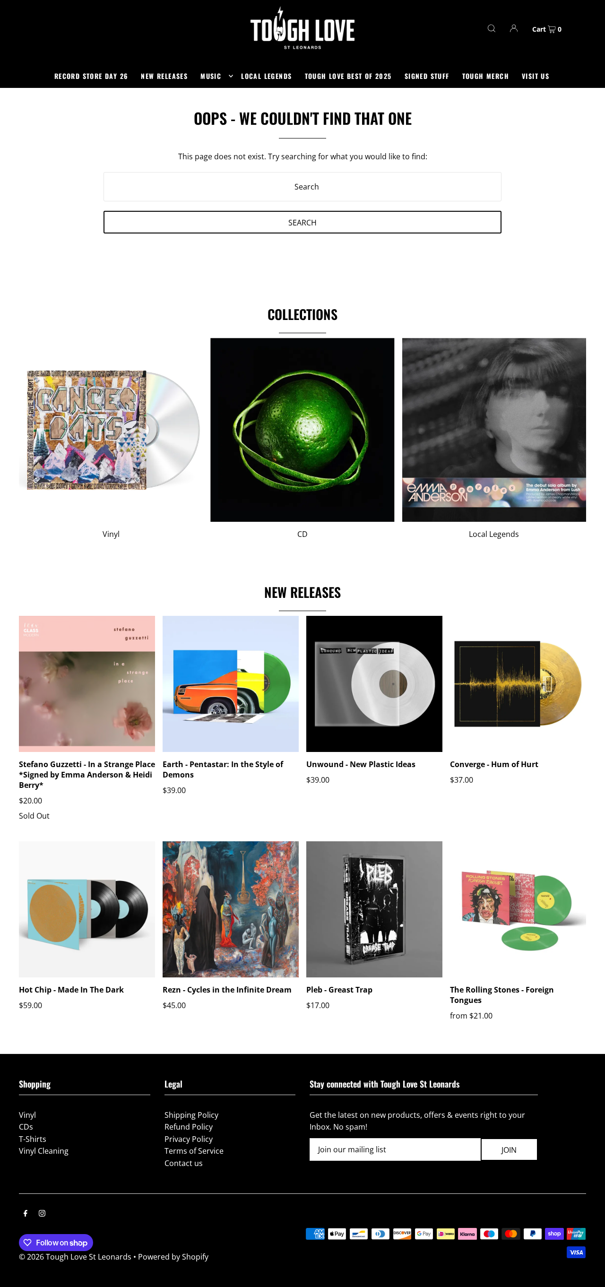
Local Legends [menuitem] (266, 76)
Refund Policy (188, 1127)
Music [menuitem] (210, 76)
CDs (26, 1127)
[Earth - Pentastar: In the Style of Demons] (231, 684)
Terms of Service (194, 1151)
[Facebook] (25, 1214)
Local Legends (494, 534)
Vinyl (111, 534)
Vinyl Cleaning (44, 1151)
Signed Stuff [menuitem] (427, 76)
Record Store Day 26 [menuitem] (91, 76)
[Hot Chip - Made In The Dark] (87, 909)
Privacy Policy (188, 1139)
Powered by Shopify (173, 1257)
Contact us (183, 1163)
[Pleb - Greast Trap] (374, 909)
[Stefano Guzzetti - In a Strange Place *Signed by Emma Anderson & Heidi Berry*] (87, 684)
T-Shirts (32, 1139)
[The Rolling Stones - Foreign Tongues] (518, 909)
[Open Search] (491, 28)
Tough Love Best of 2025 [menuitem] (348, 76)
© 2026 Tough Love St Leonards (75, 1257)
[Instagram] (42, 1214)
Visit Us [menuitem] (535, 76)
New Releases (302, 592)
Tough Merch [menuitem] (485, 76)
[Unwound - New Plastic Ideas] (374, 684)
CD (302, 534)
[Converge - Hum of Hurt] (518, 684)
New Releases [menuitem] (164, 76)
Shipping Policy (191, 1115)
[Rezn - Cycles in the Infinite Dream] (231, 909)
